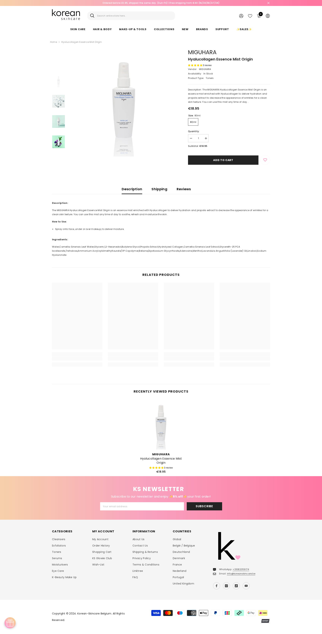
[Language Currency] (268, 15)
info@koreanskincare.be (241, 573)
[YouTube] (246, 585)
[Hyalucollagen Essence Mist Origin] (161, 424)
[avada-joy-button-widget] (10, 622)
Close (268, 3)
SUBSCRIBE (204, 506)
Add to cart (223, 160)
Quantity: (193, 131)
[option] (161, 3)
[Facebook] (216, 585)
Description (132, 189)
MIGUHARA (202, 52)
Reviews (184, 189)
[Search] (131, 16)
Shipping (159, 189)
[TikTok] (236, 585)
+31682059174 (241, 569)
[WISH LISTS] (250, 16)
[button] (195, 65)
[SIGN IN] (241, 16)
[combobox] (134, 16)
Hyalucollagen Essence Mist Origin (161, 461)
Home (53, 42)
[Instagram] (226, 585)
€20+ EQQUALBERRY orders (160, 2)
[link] (77, 358)
